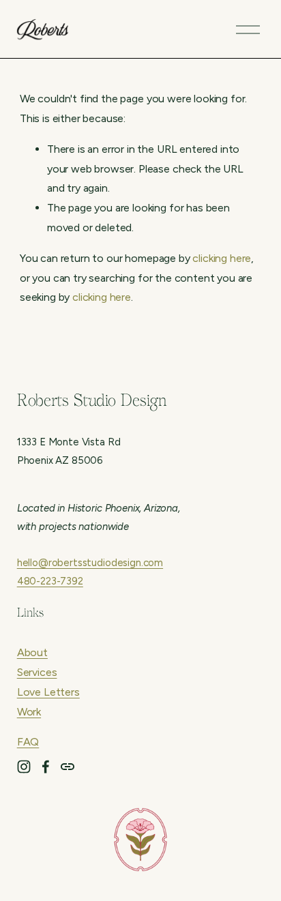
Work (29, 711)
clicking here (221, 258)
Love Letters (48, 691)
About (32, 652)
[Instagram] (24, 766)
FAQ (28, 741)
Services (37, 672)
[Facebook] (46, 766)
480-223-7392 (50, 581)
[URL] (67, 766)
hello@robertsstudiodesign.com (90, 563)
